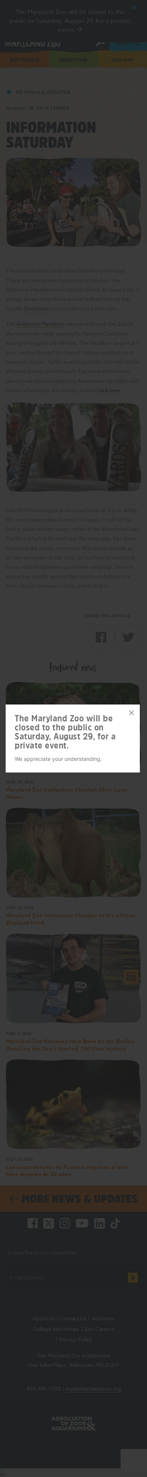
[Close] (131, 712)
